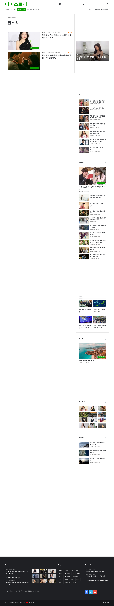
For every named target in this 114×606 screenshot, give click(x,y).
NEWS (65, 4)
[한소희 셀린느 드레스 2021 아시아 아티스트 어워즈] (92, 408)
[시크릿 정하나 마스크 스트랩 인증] (83, 425)
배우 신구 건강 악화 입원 (97, 108)
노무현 (61, 576)
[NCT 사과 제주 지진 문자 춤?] (84, 150)
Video (60, 573)
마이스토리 (46, 32)
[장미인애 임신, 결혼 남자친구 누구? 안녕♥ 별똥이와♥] (84, 102)
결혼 (73, 573)
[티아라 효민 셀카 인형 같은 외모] (83, 419)
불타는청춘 (75, 576)
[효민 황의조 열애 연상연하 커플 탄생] (84, 126)
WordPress (67, 573)
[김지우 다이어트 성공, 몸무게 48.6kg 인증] (83, 414)
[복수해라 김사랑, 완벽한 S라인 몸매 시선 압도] (52, 571)
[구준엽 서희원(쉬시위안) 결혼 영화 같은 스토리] (84, 118)
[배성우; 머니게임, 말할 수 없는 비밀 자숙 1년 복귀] (84, 142)
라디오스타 (67, 576)
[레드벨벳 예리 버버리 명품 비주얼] (52, 581)
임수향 (74, 582)
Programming (104, 9)
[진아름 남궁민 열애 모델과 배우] (84, 213)
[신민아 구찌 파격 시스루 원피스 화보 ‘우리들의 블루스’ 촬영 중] (35, 571)
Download (97, 9)
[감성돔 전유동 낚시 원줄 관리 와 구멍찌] (84, 445)
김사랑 (78, 573)
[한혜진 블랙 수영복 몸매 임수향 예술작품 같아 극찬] (102, 425)
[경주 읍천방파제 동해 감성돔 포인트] (84, 453)
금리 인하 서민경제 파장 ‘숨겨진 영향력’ (37, 9)
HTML (72, 570)
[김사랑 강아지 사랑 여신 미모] (43, 581)
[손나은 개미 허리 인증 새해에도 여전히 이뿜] (84, 134)
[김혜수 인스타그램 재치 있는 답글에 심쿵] (102, 419)
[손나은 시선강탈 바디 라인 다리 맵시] (35, 576)
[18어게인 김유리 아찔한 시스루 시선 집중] (92, 419)
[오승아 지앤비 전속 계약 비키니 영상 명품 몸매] (84, 197)
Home (10, 17)
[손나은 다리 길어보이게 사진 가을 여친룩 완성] (35, 581)
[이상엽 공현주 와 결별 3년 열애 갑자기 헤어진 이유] (84, 242)
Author (66, 570)
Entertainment (75, 4)
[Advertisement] (92, 26)
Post (77, 570)
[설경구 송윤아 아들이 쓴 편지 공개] (84, 235)
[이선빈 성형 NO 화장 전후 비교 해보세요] (84, 227)
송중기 (72, 579)
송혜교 (78, 579)
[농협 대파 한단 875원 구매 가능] (85, 304)
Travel (95, 4)
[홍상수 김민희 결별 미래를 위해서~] (84, 250)
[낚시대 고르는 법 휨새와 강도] (84, 461)
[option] (92, 51)
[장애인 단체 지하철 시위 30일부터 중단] (99, 319)
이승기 (61, 582)
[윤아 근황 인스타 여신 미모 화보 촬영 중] (52, 576)
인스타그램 (67, 582)
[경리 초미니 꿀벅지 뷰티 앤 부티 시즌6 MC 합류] (102, 408)
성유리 (66, 579)
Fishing (102, 4)
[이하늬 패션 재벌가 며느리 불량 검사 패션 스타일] (43, 571)
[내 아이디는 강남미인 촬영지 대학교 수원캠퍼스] (84, 220)
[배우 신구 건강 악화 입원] (84, 110)
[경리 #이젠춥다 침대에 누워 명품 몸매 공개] (92, 414)
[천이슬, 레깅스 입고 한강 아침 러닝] (102, 414)
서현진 (61, 579)
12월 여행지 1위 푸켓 (86, 360)
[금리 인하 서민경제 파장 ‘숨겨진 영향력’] (85, 319)
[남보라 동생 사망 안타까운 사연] (84, 205)
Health (89, 4)
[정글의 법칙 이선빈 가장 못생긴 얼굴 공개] (84, 256)
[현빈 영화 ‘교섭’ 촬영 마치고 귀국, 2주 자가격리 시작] (92, 425)
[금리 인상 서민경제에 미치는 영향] (99, 304)
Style (83, 4)
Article (60, 570)
